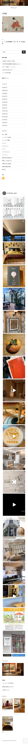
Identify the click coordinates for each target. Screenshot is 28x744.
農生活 (3, 169)
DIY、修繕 (4, 134)
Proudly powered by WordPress (9, 740)
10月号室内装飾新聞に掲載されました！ (12, 64)
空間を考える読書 (6, 163)
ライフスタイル (6, 152)
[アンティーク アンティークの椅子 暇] (14, 413)
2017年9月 (4, 119)
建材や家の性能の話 (7, 157)
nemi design (8, 2)
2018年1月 (4, 108)
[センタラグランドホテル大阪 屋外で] (14, 299)
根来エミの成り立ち (7, 160)
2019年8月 (4, 105)
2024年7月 (4, 87)
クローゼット (5, 146)
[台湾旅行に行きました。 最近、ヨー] (14, 367)
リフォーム (5, 154)
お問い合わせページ (7, 686)
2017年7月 (4, 125)
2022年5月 (4, 99)
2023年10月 (5, 90)
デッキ (3, 149)
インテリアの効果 (6, 137)
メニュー (15, 7)
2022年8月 (4, 93)
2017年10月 (5, 116)
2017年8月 (4, 122)
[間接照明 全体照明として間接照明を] (14, 230)
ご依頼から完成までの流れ (8, 61)
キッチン (4, 143)
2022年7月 (4, 96)
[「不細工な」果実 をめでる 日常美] (14, 345)
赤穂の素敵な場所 (6, 166)
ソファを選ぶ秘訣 (6, 72)
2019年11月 (5, 102)
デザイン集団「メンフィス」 (9, 67)
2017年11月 (5, 113)
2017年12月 (5, 111)
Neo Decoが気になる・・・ (9, 69)
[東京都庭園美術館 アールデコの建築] (14, 322)
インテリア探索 (6, 140)
